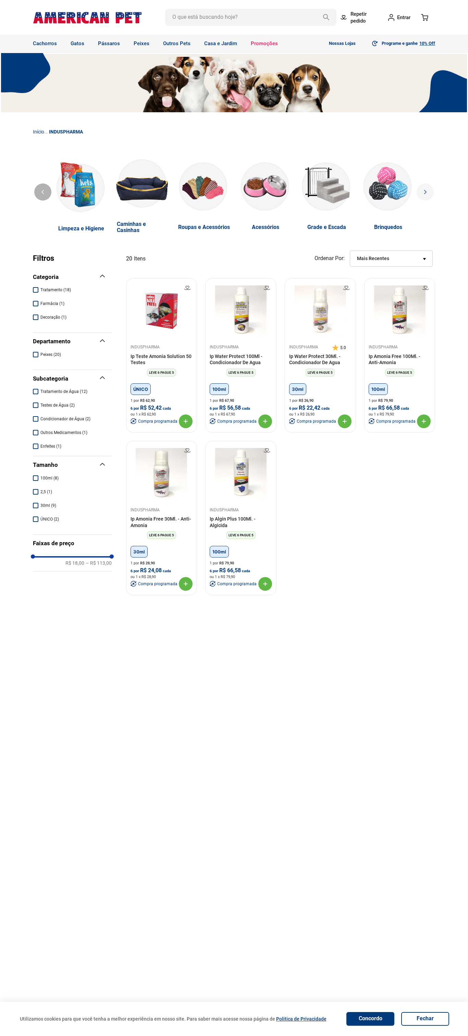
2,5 (46, 491)
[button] (72, 277)
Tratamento (55, 289)
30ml (48, 505)
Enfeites (50, 446)
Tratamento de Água (63, 391)
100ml (49, 478)
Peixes (50, 354)
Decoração (53, 317)
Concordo (370, 1018)
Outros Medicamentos (63, 432)
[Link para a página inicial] (38, 131)
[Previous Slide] (42, 192)
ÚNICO (49, 519)
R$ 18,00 (74, 563)
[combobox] (250, 17)
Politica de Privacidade (301, 1019)
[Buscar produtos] (328, 17)
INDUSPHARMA (66, 132)
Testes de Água (57, 405)
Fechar (425, 1018)
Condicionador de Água (65, 419)
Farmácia (52, 303)
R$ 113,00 (99, 563)
